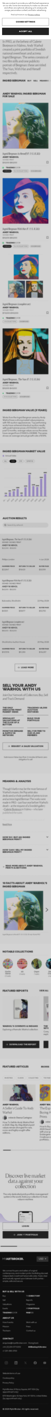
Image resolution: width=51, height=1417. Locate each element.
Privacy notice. (34, 15)
